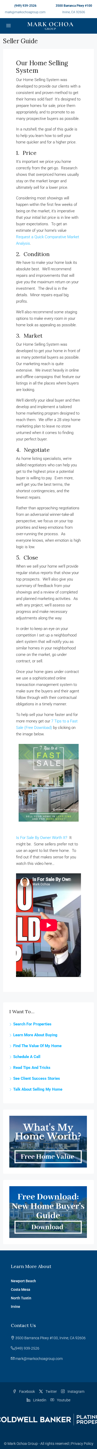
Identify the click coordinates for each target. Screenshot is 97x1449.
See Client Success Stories (36, 1078)
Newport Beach (23, 1281)
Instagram (75, 1391)
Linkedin (39, 1400)
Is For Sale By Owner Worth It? (41, 837)
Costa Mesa (20, 1289)
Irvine (15, 1307)
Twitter (51, 1391)
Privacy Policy (82, 1443)
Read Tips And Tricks (31, 1067)
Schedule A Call (26, 1056)
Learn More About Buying (35, 1035)
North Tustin (21, 1298)
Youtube (63, 1400)
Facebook (26, 1391)
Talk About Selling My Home (37, 1089)
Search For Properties (32, 1024)
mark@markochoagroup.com (25, 12)
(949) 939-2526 (25, 6)
